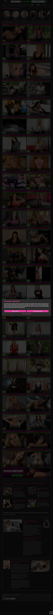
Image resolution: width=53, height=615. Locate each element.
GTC (25, 313)
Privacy (28, 313)
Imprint (23, 313)
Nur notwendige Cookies (37, 311)
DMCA (30, 313)
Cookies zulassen (15, 311)
